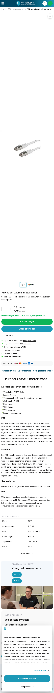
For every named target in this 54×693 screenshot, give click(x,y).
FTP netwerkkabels (16, 9)
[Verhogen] (11, 309)
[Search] (44, 3)
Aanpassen (26, 686)
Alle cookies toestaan (27, 678)
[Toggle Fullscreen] (49, 15)
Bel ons (17, 574)
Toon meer (25, 553)
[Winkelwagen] (50, 3)
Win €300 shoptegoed (12, 356)
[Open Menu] (2, 3)
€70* (25, 347)
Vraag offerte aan (27, 329)
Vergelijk (9, 335)
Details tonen (40, 670)
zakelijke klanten (29, 341)
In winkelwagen (27, 321)
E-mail (16, 581)
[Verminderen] (3, 309)
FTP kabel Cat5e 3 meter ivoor (40, 9)
